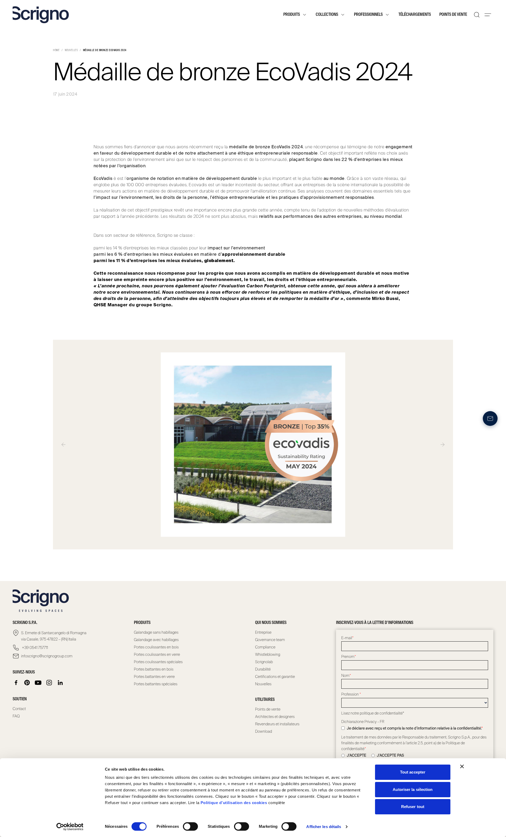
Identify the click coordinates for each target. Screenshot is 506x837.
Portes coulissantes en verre (157, 654)
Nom (346, 675)
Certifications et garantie (275, 676)
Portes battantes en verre (154, 676)
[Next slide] (442, 444)
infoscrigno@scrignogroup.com (46, 656)
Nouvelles (71, 50)
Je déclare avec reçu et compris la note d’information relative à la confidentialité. (415, 728)
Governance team (270, 639)
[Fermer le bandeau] (462, 766)
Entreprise (263, 632)
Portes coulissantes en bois (156, 647)
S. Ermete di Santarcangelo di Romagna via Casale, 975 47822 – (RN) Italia (53, 636)
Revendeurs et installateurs (277, 724)
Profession (351, 694)
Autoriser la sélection (412, 789)
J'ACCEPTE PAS (390, 755)
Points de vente (453, 15)
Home (56, 50)
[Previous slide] (63, 444)
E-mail (347, 638)
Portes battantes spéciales (155, 684)
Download (263, 731)
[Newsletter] (490, 418)
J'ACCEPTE (356, 755)
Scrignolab (264, 661)
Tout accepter (412, 772)
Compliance (265, 647)
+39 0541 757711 (34, 647)
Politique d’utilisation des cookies (234, 802)
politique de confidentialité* (382, 713)
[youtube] (38, 682)
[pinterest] (27, 682)
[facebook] (16, 682)
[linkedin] (60, 682)
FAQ (16, 716)
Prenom (348, 656)
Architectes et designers (275, 716)
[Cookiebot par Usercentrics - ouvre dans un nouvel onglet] (70, 827)
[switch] (190, 826)
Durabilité (263, 669)
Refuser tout (412, 806)
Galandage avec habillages (156, 639)
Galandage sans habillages (156, 632)
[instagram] (49, 682)
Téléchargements (414, 15)
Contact (19, 708)
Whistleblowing (267, 654)
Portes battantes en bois (153, 669)
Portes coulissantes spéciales (158, 661)
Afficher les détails (323, 826)
